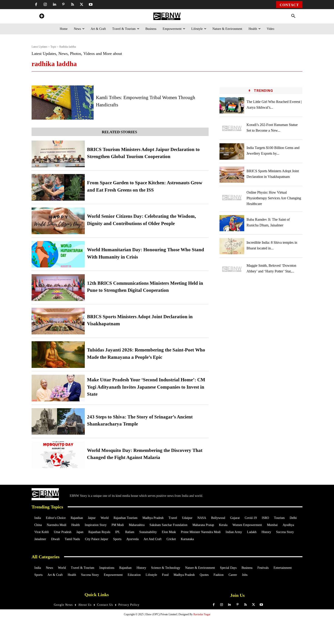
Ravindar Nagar (201, 614)
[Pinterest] (63, 4)
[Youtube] (90, 4)
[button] (293, 16)
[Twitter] (81, 4)
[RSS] (72, 4)
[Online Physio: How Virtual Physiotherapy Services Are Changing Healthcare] (231, 198)
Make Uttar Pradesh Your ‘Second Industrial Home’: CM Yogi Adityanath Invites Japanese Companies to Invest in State (146, 387)
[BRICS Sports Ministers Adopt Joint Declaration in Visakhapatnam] (58, 321)
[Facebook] (36, 4)
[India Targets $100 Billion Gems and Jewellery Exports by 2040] (231, 151)
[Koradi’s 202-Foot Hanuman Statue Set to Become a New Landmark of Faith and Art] (231, 128)
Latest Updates (39, 46)
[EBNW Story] (167, 16)
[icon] (41, 17)
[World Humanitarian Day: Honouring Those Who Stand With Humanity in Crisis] (58, 254)
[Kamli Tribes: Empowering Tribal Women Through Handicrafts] (63, 102)
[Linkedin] (54, 4)
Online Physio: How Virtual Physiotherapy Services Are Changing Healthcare (274, 198)
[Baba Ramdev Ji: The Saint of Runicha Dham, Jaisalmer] (231, 223)
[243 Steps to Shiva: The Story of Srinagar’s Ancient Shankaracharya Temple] (58, 421)
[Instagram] (45, 4)
